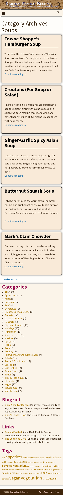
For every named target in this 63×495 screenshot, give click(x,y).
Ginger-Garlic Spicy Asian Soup (31, 142)
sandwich (26, 473)
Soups (8, 374)
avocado (27, 457)
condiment (15, 462)
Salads (8, 358)
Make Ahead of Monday (17, 404)
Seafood (9, 364)
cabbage (6, 462)
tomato (5, 479)
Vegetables (11, 387)
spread (51, 473)
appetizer (14, 456)
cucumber (38, 462)
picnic (33, 469)
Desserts (9, 321)
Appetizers (11, 295)
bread (42, 458)
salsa (19, 473)
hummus (7, 465)
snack (39, 473)
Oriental (20, 469)
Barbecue (10, 302)
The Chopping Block (16, 438)
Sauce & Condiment (15, 361)
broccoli (59, 458)
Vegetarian (11, 391)
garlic (53, 462)
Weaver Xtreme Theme (51, 492)
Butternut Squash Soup (29, 191)
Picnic (8, 344)
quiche (55, 470)
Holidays (9, 328)
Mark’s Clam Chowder (28, 236)
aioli (3, 458)
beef (37, 458)
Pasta (8, 341)
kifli (33, 466)
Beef (7, 305)
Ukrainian (10, 381)
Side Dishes (11, 367)
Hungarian (10, 331)
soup (44, 473)
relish (60, 470)
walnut (45, 479)
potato (40, 469)
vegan (14, 478)
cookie (23, 461)
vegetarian (31, 478)
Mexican (9, 338)
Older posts (9, 279)
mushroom (13, 470)
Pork (7, 348)
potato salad (47, 470)
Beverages (10, 308)
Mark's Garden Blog (15, 414)
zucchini (52, 478)
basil (34, 458)
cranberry (31, 462)
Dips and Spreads (14, 325)
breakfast (50, 457)
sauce (33, 473)
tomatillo (57, 473)
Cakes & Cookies (13, 318)
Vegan (8, 384)
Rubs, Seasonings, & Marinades (21, 354)
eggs (49, 462)
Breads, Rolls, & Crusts (17, 311)
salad (5, 472)
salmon (12, 472)
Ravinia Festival (13, 432)
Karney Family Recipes (19, 492)
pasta (27, 469)
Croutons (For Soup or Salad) (28, 92)
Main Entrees (12, 335)
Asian (8, 298)
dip (45, 461)
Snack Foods (11, 371)
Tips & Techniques (15, 377)
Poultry (9, 351)
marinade (38, 466)
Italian (28, 466)
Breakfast (10, 315)
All (6, 292)
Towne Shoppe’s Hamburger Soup (23, 41)
